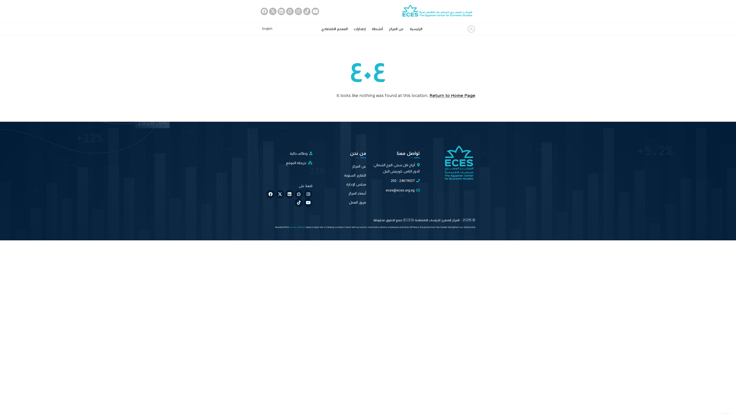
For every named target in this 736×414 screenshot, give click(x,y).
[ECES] (438, 11)
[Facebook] (264, 11)
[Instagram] (298, 11)
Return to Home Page (452, 96)
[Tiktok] (306, 11)
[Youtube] (315, 11)
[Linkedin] (281, 11)
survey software (297, 227)
